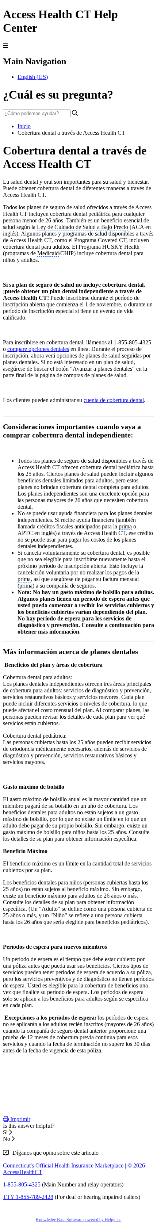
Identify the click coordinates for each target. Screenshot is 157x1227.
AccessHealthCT (22, 1172)
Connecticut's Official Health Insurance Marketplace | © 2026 (74, 1165)
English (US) (33, 77)
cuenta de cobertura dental (114, 400)
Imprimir (19, 1119)
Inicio (24, 126)
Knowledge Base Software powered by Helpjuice (78, 1219)
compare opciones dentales (38, 349)
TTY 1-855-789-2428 (28, 1197)
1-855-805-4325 (22, 1184)
